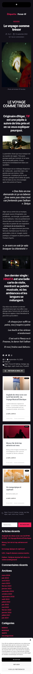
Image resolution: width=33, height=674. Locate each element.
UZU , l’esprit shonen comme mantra (15, 553)
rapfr (13, 366)
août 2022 (6, 599)
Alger (6, 364)
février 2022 (6, 610)
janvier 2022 (6, 612)
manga (23, 364)
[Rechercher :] (9, 525)
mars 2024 (6, 575)
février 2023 (6, 586)
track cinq (19, 366)
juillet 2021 (6, 615)
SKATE (4, 633)
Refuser (16, 664)
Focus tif (12, 364)
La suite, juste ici (11, 413)
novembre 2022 (8, 591)
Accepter (16, 659)
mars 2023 (6, 583)
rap (28, 364)
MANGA (5, 628)
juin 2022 (5, 604)
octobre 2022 (7, 594)
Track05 (26, 366)
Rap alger (7, 366)
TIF (28, 116)
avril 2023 (6, 581)
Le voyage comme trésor (16, 27)
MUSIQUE (16, 21)
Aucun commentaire (17, 37)
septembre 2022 (8, 596)
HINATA (8, 279)
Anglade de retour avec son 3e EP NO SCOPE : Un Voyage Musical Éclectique (16, 397)
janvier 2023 (6, 589)
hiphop (17, 364)
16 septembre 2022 (21, 34)
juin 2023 (5, 578)
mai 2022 (5, 607)
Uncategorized (7, 636)
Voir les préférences (16, 669)
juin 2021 (5, 618)
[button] (30, 640)
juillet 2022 (6, 602)
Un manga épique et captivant (13, 549)
